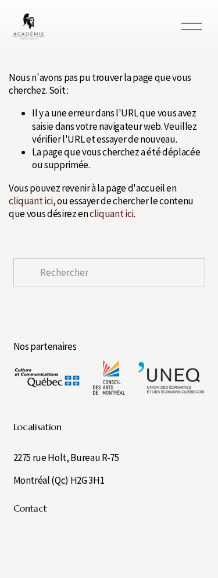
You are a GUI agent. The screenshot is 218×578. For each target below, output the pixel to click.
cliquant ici (31, 200)
